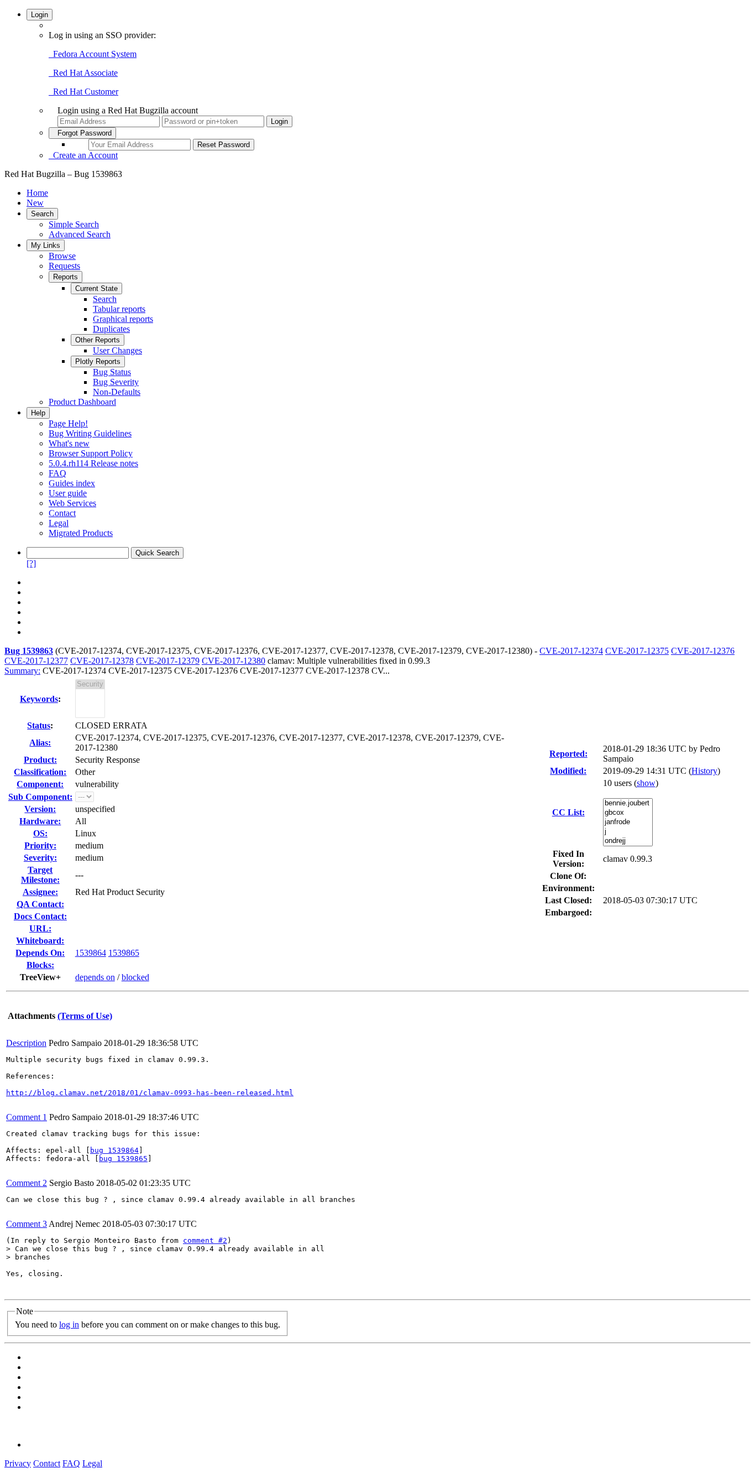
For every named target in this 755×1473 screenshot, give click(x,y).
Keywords (39, 699)
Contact (62, 513)
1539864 (90, 952)
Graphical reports (123, 319)
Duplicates (111, 329)
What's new (69, 443)
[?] (31, 563)
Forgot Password (82, 133)
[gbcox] (628, 813)
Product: (40, 759)
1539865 (123, 952)
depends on (95, 977)
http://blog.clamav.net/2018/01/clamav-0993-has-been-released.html (149, 1093)
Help (38, 413)
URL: (40, 928)
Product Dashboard (82, 402)
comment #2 (205, 1240)
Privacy (17, 1463)
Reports (65, 277)
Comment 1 (26, 1117)
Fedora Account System (93, 54)
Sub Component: (40, 796)
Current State (96, 288)
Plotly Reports (97, 361)
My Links (45, 245)
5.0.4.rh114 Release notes (93, 463)
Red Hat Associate (83, 72)
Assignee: (40, 892)
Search (42, 214)
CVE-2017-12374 (571, 650)
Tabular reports (119, 309)
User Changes (117, 350)
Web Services (72, 503)
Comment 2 (26, 1183)
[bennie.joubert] (628, 803)
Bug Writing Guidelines (90, 433)
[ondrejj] (628, 841)
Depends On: (40, 952)
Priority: (40, 845)
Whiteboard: (40, 940)
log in (69, 1324)
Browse (62, 256)
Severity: (40, 857)
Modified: (568, 770)
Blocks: (40, 965)
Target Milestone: (40, 874)
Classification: (40, 772)
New (35, 202)
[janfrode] (628, 822)
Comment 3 (26, 1224)
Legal (59, 523)
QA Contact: (40, 904)
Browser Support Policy (91, 453)
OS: (40, 833)
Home (37, 192)
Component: (40, 784)
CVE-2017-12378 (102, 660)
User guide (68, 493)
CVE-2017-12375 (637, 650)
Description (26, 1043)
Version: (40, 809)
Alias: (40, 742)
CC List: (568, 812)
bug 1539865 (123, 1158)
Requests (64, 265)
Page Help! (68, 423)
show (646, 783)
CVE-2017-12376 (703, 650)
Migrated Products (81, 533)
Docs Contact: (40, 916)
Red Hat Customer (83, 91)
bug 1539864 (114, 1150)
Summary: (22, 670)
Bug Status (112, 372)
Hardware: (40, 821)
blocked (135, 977)
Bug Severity (116, 382)
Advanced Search (80, 234)
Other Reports (97, 340)
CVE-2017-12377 (36, 660)
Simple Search (74, 224)
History (704, 770)
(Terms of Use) (84, 1016)
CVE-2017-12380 (233, 660)
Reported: (568, 753)
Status (38, 725)
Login (39, 15)
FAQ (57, 473)
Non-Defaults (116, 392)
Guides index (72, 483)
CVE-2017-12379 (168, 660)
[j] (628, 831)
